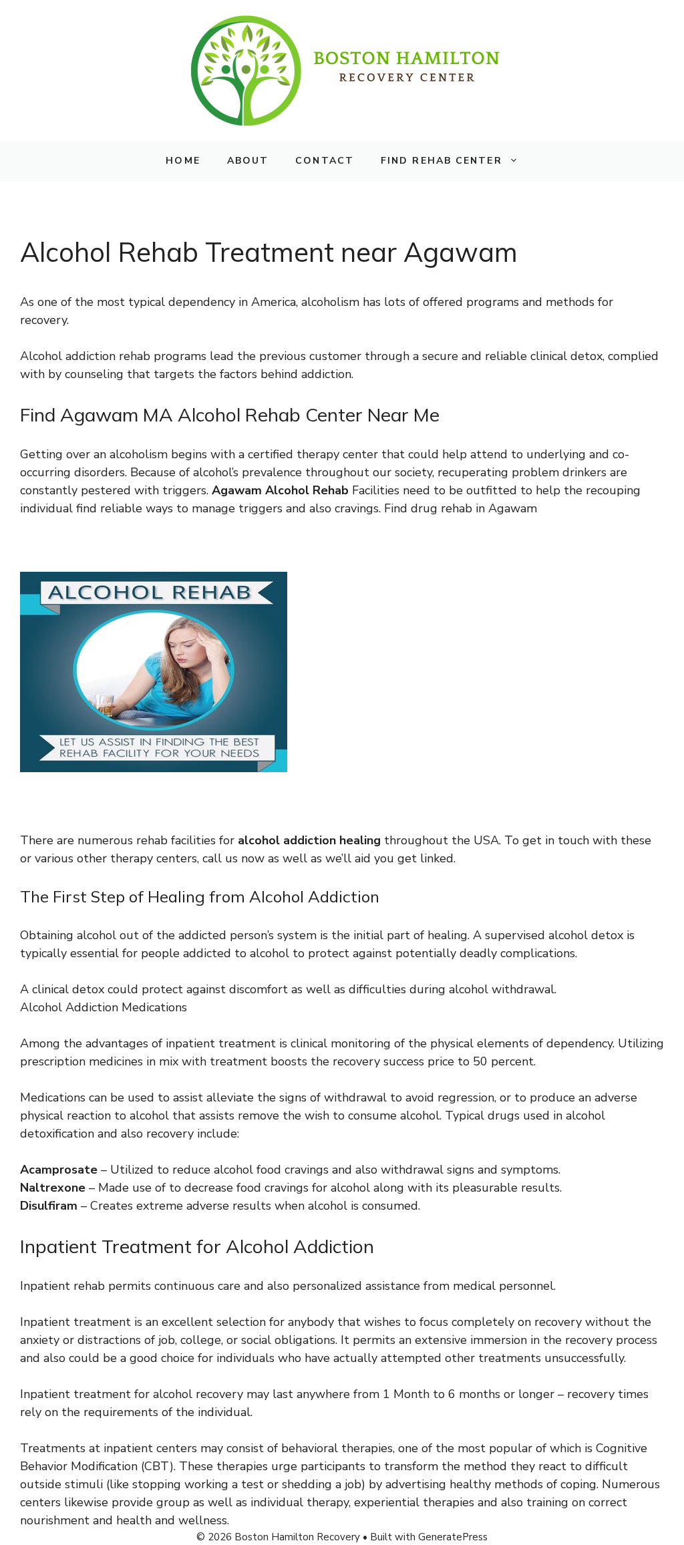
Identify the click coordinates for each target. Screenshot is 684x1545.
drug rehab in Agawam (474, 508)
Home (183, 160)
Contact (324, 160)
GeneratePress (453, 1537)
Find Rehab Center (441, 160)
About (248, 160)
